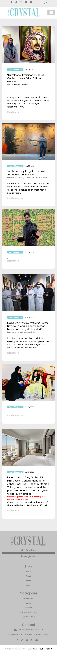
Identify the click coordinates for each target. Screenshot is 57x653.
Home (28, 571)
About (28, 581)
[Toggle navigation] (51, 12)
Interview (28, 607)
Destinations (28, 598)
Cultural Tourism (28, 617)
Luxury (28, 603)
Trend (28, 576)
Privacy (28, 585)
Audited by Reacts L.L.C (42, 649)
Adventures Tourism (28, 612)
